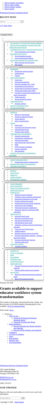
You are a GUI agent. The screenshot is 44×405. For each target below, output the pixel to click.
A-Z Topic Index (6, 26)
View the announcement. (16, 306)
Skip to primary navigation (14, 3)
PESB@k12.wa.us (6, 377)
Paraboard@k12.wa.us (8, 379)
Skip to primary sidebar (13, 7)
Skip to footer (9, 9)
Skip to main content (12, 5)
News (11, 310)
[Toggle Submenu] (12, 314)
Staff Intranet (19, 402)
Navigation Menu (6, 35)
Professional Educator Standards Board (14, 13)
